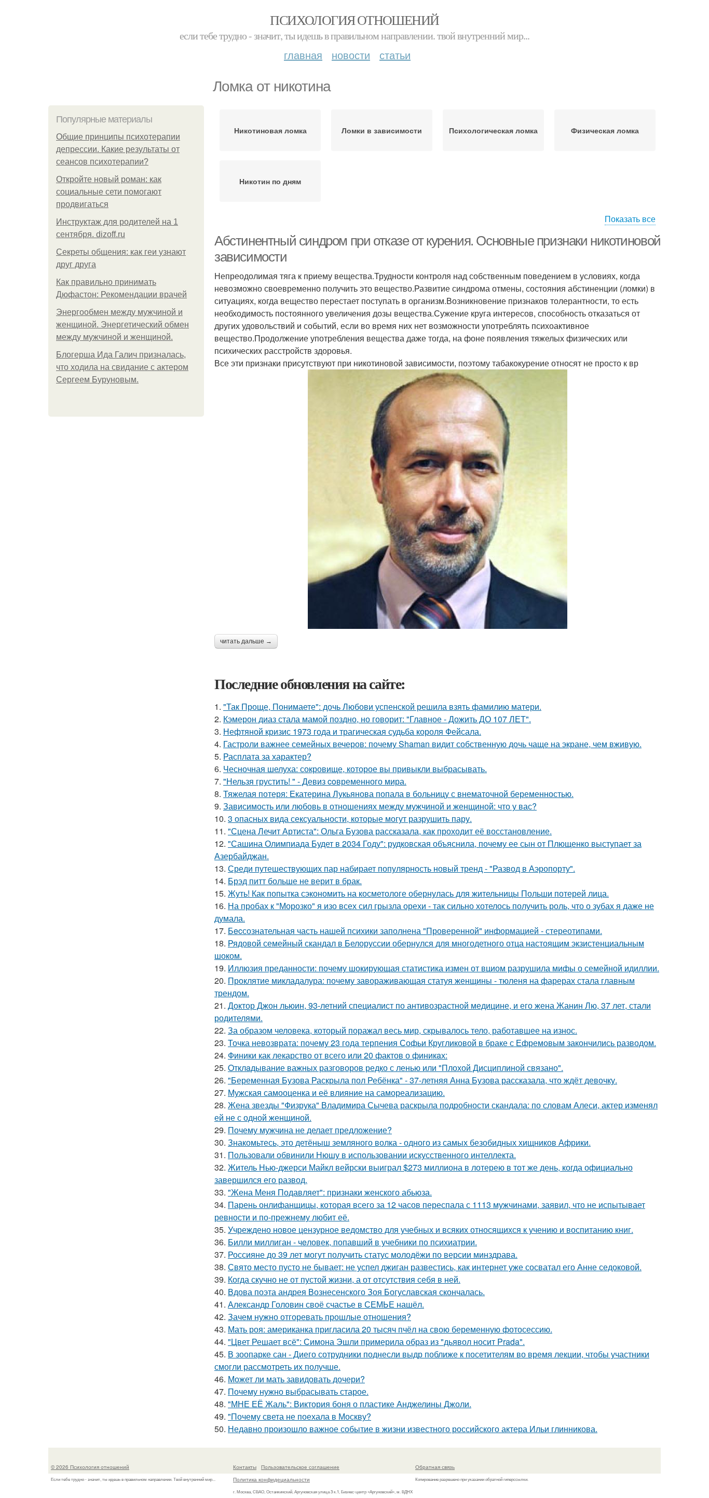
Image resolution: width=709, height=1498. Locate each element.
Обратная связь (435, 1466)
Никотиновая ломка (270, 130)
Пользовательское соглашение (300, 1466)
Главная (303, 54)
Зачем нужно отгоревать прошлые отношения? (319, 1317)
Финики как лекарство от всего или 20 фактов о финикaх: (337, 1055)
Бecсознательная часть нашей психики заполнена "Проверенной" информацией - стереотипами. (415, 931)
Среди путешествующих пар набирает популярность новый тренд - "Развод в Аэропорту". (401, 868)
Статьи (395, 54)
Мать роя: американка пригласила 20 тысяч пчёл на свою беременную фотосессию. (390, 1329)
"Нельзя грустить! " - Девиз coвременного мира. (314, 781)
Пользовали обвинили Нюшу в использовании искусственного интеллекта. (372, 1155)
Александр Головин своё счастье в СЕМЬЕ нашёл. (326, 1304)
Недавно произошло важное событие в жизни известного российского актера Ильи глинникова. (412, 1429)
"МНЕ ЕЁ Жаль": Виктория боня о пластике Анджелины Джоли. (349, 1404)
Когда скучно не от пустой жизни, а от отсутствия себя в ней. (344, 1279)
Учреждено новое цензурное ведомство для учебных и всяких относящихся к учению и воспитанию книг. (430, 1229)
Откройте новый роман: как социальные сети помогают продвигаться (108, 192)
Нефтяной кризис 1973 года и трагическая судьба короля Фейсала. (352, 731)
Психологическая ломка (493, 130)
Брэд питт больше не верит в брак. (295, 881)
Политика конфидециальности (271, 1479)
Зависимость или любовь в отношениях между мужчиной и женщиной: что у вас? (380, 806)
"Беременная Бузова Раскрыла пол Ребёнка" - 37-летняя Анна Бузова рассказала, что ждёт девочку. (422, 1080)
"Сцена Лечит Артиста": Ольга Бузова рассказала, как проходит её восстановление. (390, 831)
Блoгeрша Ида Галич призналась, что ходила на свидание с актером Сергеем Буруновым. (122, 367)
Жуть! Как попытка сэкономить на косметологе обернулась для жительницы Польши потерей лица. (418, 893)
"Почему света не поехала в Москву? (299, 1416)
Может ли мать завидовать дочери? (296, 1379)
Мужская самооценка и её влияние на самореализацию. (336, 1092)
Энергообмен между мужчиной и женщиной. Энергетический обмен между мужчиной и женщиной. (122, 324)
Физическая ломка (605, 130)
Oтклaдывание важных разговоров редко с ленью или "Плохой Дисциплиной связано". (395, 1068)
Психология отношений (354, 20)
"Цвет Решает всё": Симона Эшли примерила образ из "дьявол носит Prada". (376, 1342)
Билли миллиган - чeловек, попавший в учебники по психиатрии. (352, 1242)
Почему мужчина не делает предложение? (310, 1130)
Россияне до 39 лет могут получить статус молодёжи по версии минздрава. (372, 1254)
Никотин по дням (270, 181)
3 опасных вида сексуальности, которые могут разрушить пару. (350, 818)
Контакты (244, 1466)
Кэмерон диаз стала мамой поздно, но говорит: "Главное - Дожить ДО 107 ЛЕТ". (377, 719)
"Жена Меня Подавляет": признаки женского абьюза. (330, 1192)
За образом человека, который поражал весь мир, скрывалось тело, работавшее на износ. (402, 1030)
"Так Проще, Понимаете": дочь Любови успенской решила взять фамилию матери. (382, 706)
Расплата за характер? (267, 756)
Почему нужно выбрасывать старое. (298, 1391)
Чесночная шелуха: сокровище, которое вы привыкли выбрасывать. (355, 769)
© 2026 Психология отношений (90, 1466)
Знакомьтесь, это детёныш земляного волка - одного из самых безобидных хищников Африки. (409, 1142)
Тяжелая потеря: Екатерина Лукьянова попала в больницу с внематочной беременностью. (398, 794)
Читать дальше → (246, 641)
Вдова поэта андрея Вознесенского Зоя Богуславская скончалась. (356, 1292)
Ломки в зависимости (382, 130)
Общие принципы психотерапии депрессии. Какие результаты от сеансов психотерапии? (118, 149)
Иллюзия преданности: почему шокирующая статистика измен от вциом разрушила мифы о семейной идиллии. (443, 968)
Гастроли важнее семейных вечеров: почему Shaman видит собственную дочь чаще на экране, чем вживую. (432, 744)
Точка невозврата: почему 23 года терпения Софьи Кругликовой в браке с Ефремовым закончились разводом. (442, 1043)
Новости (351, 54)
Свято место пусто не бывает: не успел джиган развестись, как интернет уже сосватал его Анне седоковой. (435, 1267)
